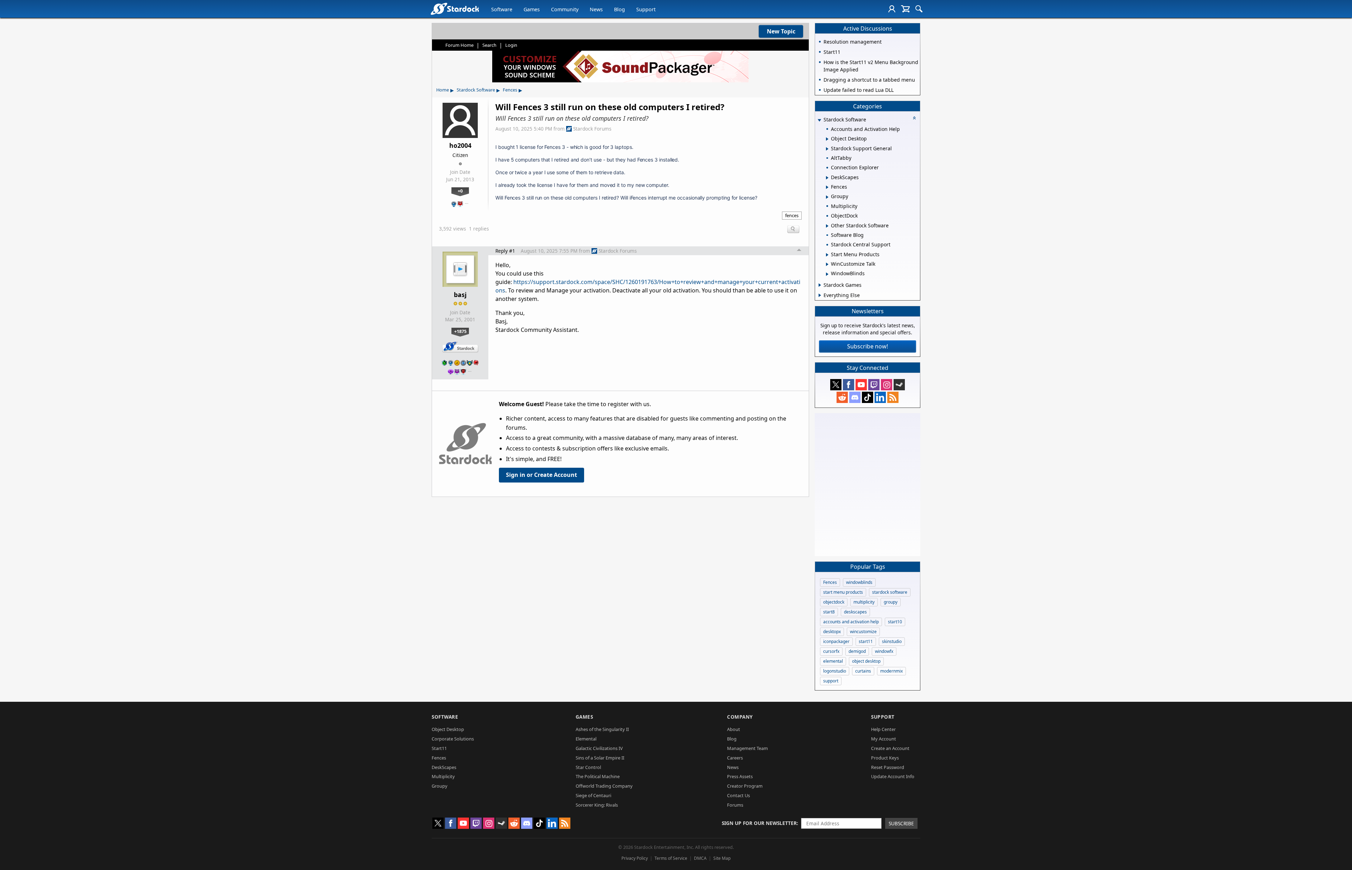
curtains (863, 671)
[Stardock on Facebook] (848, 384)
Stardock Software (476, 90)
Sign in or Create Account (541, 475)
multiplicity (864, 602)
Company (740, 716)
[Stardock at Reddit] (842, 397)
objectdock (833, 602)
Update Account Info (892, 776)
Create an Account (890, 748)
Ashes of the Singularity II (602, 729)
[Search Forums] (918, 8)
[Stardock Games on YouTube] (861, 384)
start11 (866, 641)
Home (442, 90)
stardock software (889, 592)
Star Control (588, 767)
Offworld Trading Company (604, 786)
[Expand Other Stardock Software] (827, 226)
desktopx (832, 632)
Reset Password (887, 767)
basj (460, 294)
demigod (857, 651)
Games (532, 9)
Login (511, 45)
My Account (883, 739)
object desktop (866, 661)
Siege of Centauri (593, 795)
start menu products (843, 592)
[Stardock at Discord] (855, 397)
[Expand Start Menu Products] (827, 255)
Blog (619, 9)
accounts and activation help (851, 622)
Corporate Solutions (453, 739)
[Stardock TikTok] (867, 397)
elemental (833, 661)
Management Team (747, 748)
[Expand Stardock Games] (820, 285)
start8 (829, 612)
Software (501, 9)
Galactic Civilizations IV (599, 748)
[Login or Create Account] (891, 8)
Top (799, 250)
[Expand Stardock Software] (819, 120)
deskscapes (855, 612)
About (733, 729)
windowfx (884, 651)
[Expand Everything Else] (820, 295)
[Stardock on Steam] (899, 384)
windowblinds (859, 582)
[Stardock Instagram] (886, 384)
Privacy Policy (634, 858)
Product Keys (885, 758)
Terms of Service (671, 858)
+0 (460, 191)
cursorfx (831, 651)
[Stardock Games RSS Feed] (893, 397)
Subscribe (901, 823)
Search (489, 45)
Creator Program (745, 786)
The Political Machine (598, 776)
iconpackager (836, 641)
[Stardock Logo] (455, 8)
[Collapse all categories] (914, 117)
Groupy (439, 786)
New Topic (781, 31)
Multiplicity (443, 776)
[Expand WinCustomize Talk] (827, 264)
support (830, 681)
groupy (890, 602)
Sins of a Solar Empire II (600, 758)
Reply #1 (505, 250)
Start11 (439, 748)
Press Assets (740, 776)
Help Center (883, 729)
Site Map (722, 858)
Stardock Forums (592, 128)
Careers (735, 758)
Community (564, 9)
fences (792, 215)
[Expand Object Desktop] (827, 139)
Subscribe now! (867, 346)
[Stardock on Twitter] (836, 384)
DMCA (700, 858)
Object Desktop (448, 729)
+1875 (460, 331)
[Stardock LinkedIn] (880, 397)
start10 (895, 622)
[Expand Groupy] (827, 197)
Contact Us (738, 795)
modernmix (891, 671)
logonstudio (834, 671)
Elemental (586, 739)
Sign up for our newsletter (759, 823)
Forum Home (459, 45)
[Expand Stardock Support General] (827, 149)
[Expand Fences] (827, 187)
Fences (510, 90)
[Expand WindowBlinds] (827, 274)
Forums (735, 805)
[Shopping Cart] (905, 8)
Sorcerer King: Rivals (597, 805)
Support (646, 9)
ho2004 (460, 145)
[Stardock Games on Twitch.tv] (874, 384)
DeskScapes (444, 767)
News (596, 9)
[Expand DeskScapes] (827, 177)
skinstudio (892, 641)
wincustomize (863, 632)
